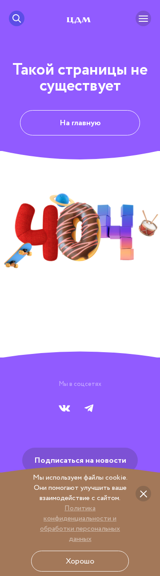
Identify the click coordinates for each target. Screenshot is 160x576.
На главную (80, 123)
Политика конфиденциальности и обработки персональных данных (80, 523)
